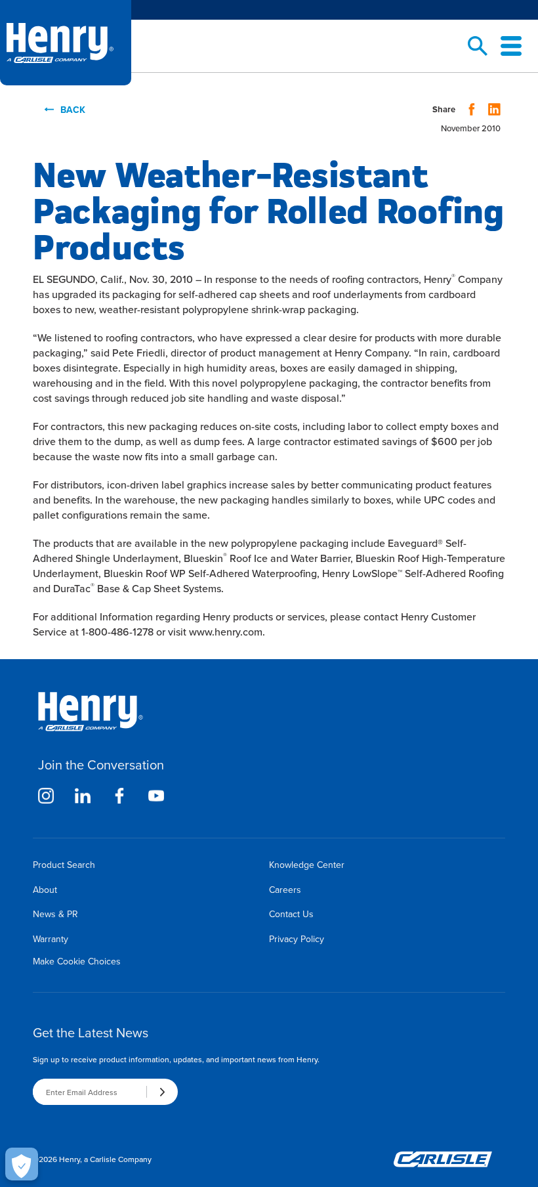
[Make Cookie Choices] (21, 1164)
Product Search (64, 864)
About (45, 889)
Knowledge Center (306, 864)
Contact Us (291, 913)
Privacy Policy (296, 938)
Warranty (50, 938)
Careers (285, 889)
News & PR (55, 913)
